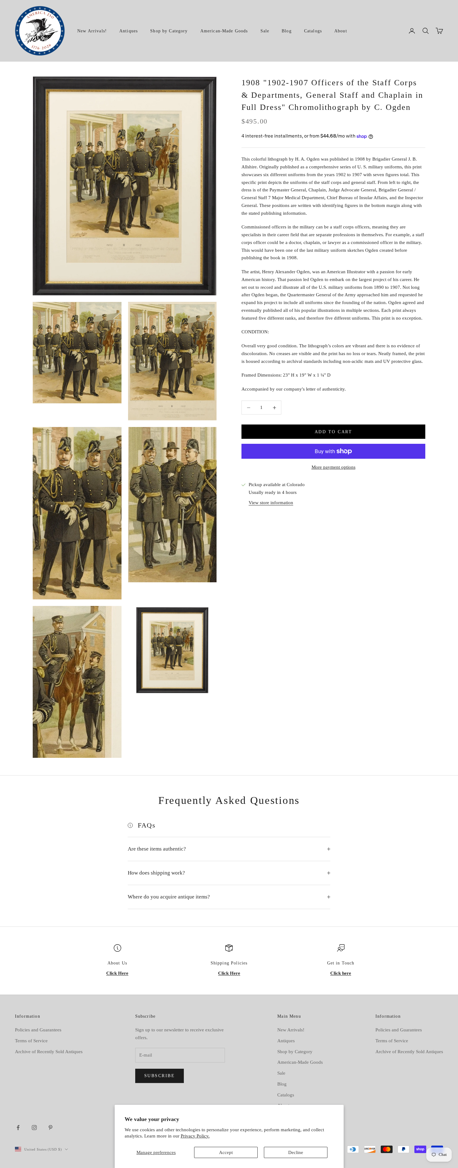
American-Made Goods (224, 30)
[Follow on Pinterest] (50, 1127)
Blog (287, 30)
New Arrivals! (92, 30)
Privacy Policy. (195, 1135)
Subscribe (159, 1075)
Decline (295, 1152)
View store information (271, 502)
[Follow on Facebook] (18, 1127)
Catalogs (313, 30)
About (340, 30)
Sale (265, 30)
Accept (226, 1152)
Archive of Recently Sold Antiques (49, 1051)
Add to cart (333, 431)
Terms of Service (31, 1040)
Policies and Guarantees (38, 1029)
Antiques (128, 30)
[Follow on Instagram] (34, 1127)
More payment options (333, 467)
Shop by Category (169, 30)
